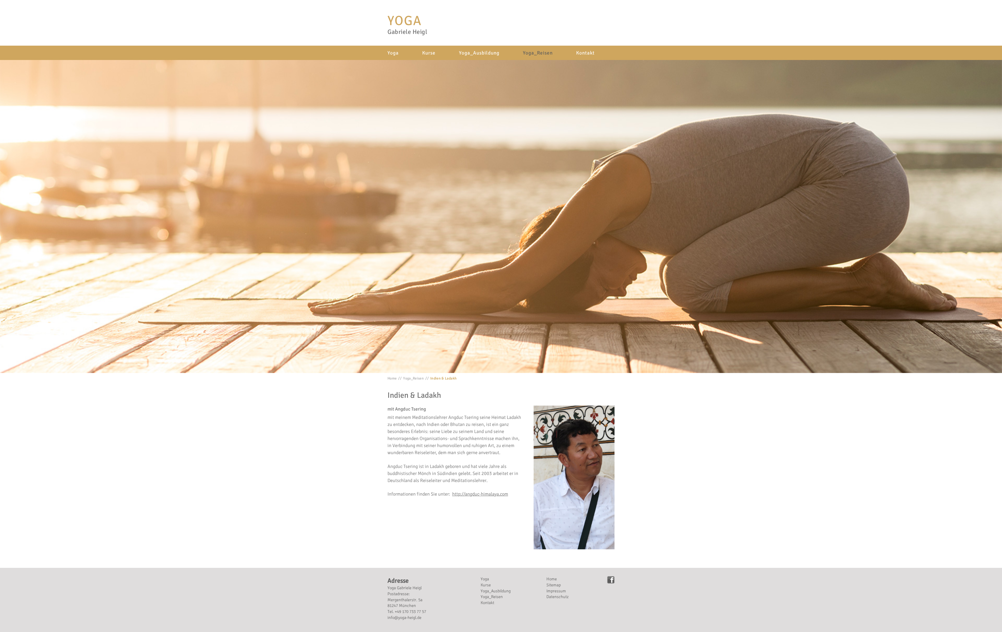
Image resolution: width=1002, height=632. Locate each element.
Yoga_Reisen (538, 53)
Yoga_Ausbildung (479, 53)
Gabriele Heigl (407, 32)
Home (392, 378)
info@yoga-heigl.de (404, 617)
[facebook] (611, 579)
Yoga (404, 21)
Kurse (429, 53)
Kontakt (585, 53)
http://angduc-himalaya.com (480, 494)
